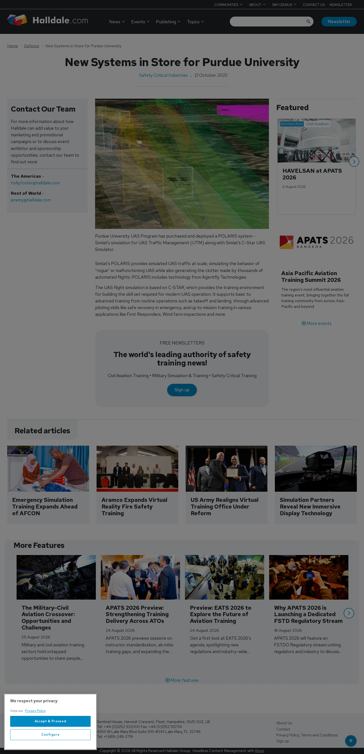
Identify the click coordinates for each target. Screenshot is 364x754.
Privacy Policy (35, 711)
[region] (50, 722)
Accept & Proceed (50, 721)
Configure (50, 734)
